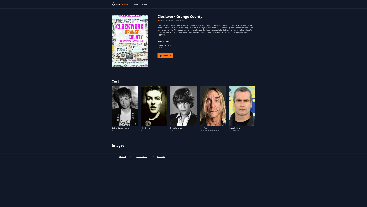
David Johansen (176, 128)
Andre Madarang (141, 157)
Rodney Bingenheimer (121, 128)
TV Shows (144, 4)
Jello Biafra (145, 128)
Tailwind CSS (161, 157)
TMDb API (122, 157)
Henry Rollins (234, 128)
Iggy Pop (203, 128)
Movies (136, 4)
